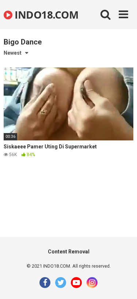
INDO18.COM (45, 15)
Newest (13, 53)
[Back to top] (123, 284)
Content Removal (69, 252)
